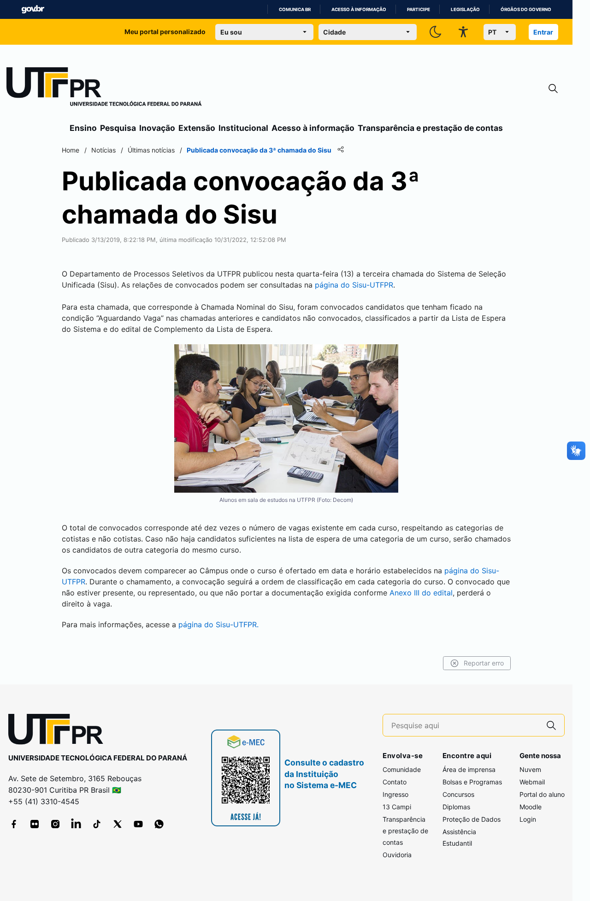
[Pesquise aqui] (551, 725)
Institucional (243, 128)
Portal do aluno (542, 794)
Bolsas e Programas (472, 782)
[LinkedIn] (76, 824)
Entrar (543, 32)
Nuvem (530, 769)
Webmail (532, 782)
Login (527, 819)
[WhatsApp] (159, 824)
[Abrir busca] (553, 89)
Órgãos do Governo (526, 9)
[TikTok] (96, 824)
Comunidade (402, 769)
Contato (395, 782)
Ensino (83, 128)
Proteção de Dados (471, 819)
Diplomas (456, 807)
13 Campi (397, 807)
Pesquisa (118, 128)
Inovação (157, 128)
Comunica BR (295, 9)
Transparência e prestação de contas (430, 128)
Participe (418, 9)
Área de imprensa (469, 769)
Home (70, 150)
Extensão (196, 128)
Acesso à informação (358, 9)
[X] (117, 824)
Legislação (465, 9)
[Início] (104, 88)
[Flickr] (34, 824)
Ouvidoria (397, 855)
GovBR (32, 9)
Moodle (530, 807)
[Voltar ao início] (59, 731)
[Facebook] (13, 824)
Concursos (458, 794)
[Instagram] (55, 824)
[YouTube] (138, 824)
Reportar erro (484, 663)
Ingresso (395, 794)
